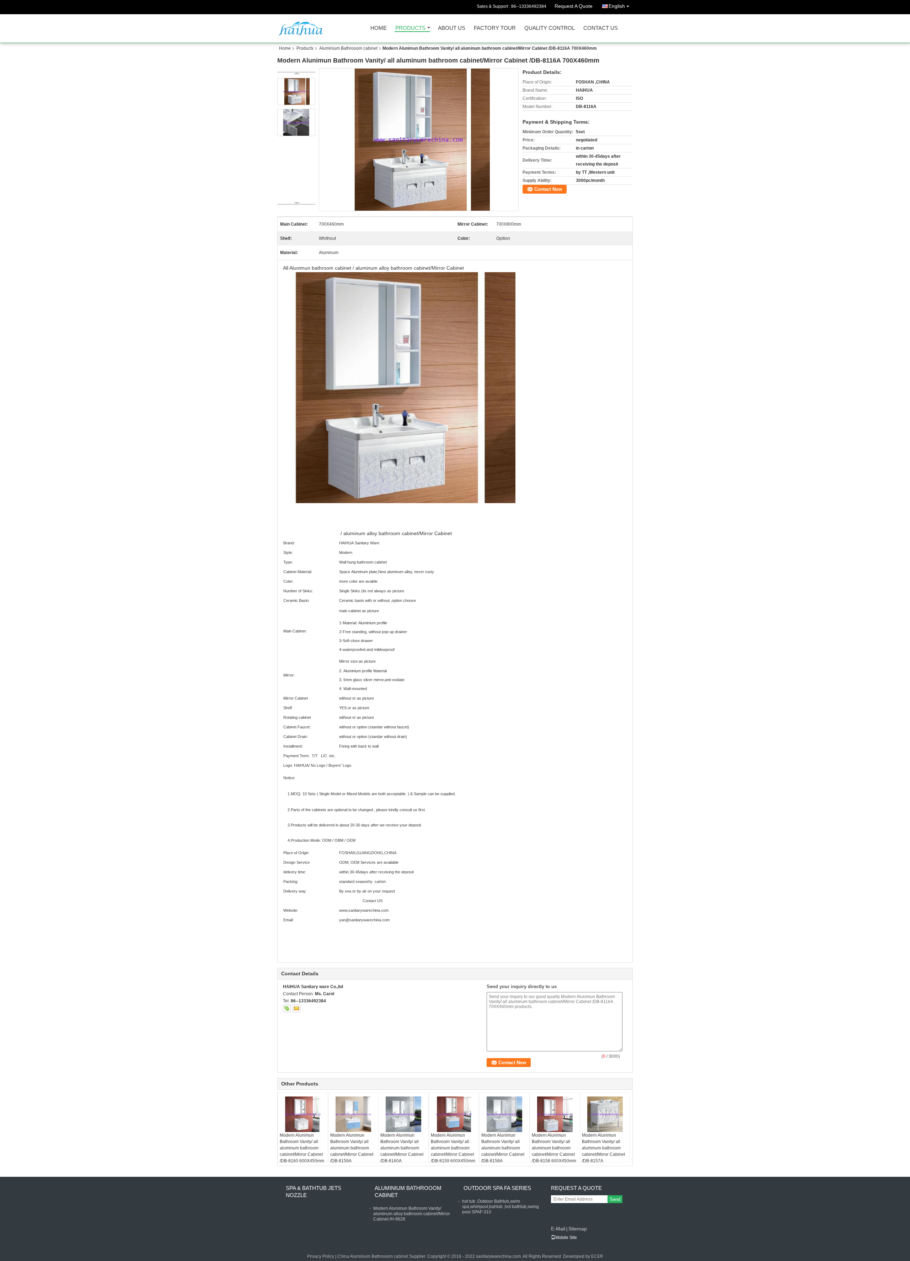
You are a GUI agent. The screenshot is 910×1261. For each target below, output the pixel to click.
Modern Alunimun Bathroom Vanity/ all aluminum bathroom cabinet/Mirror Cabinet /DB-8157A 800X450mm (603, 1151)
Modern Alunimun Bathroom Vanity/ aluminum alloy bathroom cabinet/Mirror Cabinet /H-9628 (411, 1214)
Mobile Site (566, 1237)
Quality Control (549, 28)
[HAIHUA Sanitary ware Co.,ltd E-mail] (296, 1008)
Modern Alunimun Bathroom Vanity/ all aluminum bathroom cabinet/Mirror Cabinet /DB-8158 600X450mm (554, 1148)
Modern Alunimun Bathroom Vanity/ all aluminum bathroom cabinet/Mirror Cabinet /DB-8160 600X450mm (302, 1148)
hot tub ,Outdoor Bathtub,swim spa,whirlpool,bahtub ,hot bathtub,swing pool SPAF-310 (500, 1206)
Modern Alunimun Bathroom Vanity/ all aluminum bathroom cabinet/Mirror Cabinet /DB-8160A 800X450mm (401, 1151)
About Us (451, 28)
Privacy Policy (320, 1256)
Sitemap (577, 1229)
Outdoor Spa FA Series (497, 1188)
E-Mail (558, 1229)
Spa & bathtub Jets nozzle (313, 1191)
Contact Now (548, 189)
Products (410, 28)
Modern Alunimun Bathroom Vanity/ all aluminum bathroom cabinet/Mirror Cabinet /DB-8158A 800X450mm (502, 1151)
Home (378, 28)
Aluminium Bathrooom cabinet (348, 48)
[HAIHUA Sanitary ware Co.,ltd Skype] (287, 1008)
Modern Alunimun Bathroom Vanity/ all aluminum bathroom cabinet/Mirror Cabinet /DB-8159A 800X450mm (351, 1151)
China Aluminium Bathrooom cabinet (372, 1256)
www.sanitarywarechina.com (364, 910)
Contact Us (600, 28)
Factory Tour (495, 28)
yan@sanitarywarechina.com (364, 920)
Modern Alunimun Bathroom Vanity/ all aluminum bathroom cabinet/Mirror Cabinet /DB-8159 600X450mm (453, 1148)
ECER (597, 1256)
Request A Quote (574, 6)
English (617, 6)
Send (615, 1199)
